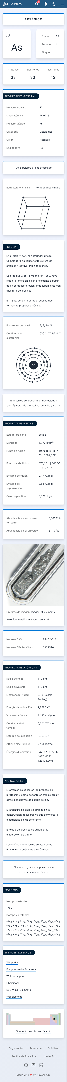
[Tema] (54, 4)
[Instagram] (33, 1065)
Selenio (47, 1031)
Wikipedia (12, 962)
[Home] (5, 4)
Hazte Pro (49, 1056)
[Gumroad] (41, 1065)
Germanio (21, 1031)
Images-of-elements (43, 611)
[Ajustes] (45, 4)
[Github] (26, 1065)
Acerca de (36, 1048)
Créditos (53, 1048)
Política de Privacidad (24, 1056)
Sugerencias (16, 1048)
